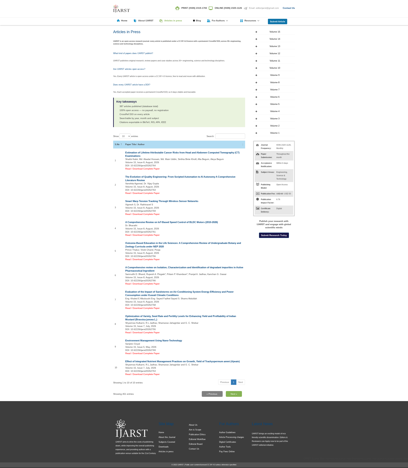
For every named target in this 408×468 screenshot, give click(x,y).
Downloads (164, 447)
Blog (198, 20)
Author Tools (225, 447)
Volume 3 (275, 118)
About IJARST (145, 20)
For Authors (218, 20)
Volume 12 (275, 53)
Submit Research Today (274, 235)
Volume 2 (275, 125)
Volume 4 (275, 111)
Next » (234, 394)
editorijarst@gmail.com (267, 8)
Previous (224, 382)
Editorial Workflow (197, 439)
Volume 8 (275, 82)
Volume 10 (275, 68)
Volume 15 (275, 31)
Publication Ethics (197, 434)
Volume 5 (275, 104)
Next (240, 382)
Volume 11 (275, 60)
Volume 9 (275, 75)
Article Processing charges (231, 437)
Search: (210, 136)
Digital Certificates (227, 442)
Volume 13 (275, 46)
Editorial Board (195, 444)
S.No (117, 144)
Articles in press (173, 20)
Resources (250, 20)
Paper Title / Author (135, 144)
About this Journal (167, 437)
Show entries (125, 136)
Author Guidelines (227, 432)
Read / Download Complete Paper (142, 168)
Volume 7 (275, 89)
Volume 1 (275, 133)
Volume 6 (275, 97)
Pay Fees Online (227, 451)
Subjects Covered (167, 442)
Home (124, 20)
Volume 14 (275, 39)
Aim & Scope (195, 429)
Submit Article (277, 21)
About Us (193, 425)
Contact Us (289, 8)
